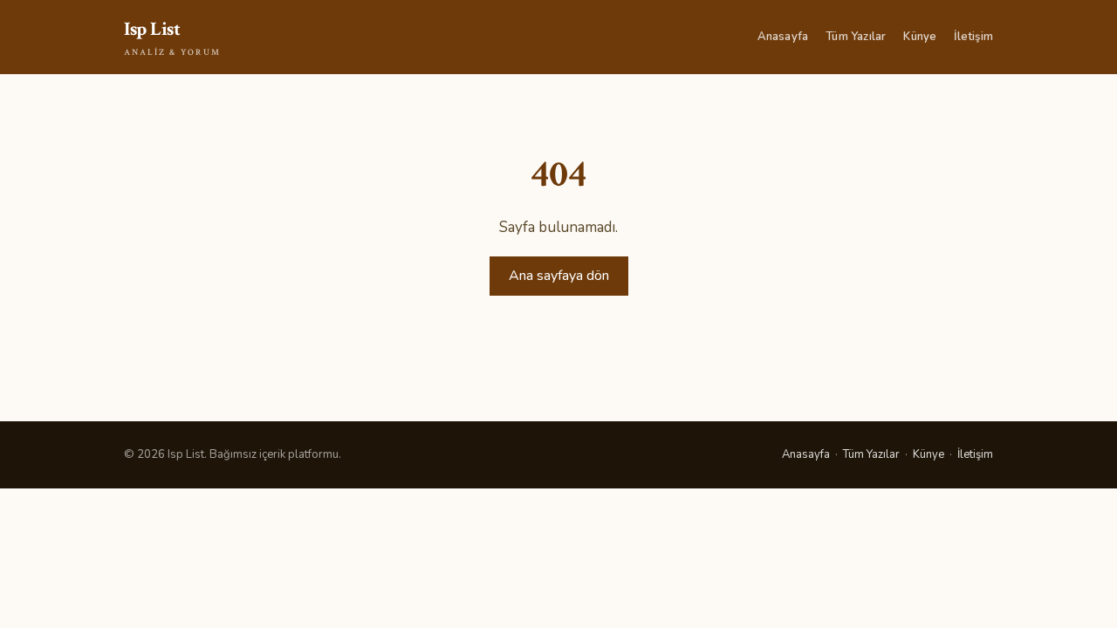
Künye (919, 36)
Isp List (172, 37)
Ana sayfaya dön (559, 275)
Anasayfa (783, 36)
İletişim (973, 36)
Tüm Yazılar (856, 36)
